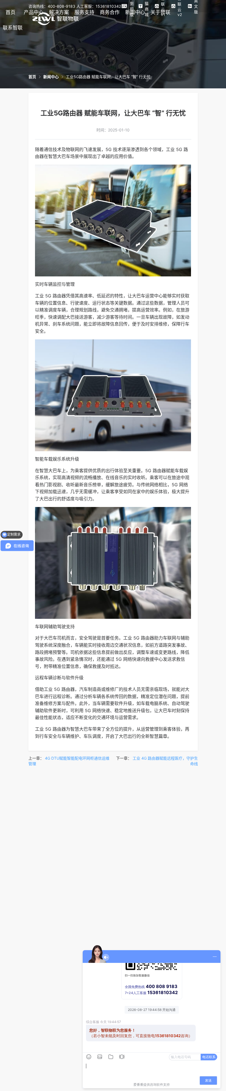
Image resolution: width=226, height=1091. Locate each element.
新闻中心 (135, 12)
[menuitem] (10, 12)
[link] (32, 76)
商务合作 (110, 12)
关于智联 (160, 12)
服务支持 (84, 12)
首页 (10, 12)
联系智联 (13, 28)
